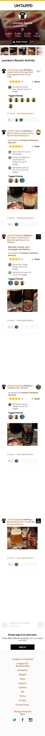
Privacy (22, 700)
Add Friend (21, 42)
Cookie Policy (22, 704)
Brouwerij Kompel (15, 524)
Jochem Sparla (14, 70)
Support (22, 683)
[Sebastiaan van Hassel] (21, 120)
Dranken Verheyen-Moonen (23, 141)
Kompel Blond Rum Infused (19, 522)
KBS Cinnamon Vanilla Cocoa (20, 133)
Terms (22, 696)
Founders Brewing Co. (20, 135)
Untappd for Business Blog (22, 664)
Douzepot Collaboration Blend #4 (18, 238)
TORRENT (11, 388)
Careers (23, 687)
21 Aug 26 (11, 218)
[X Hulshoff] (16, 120)
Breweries (22, 670)
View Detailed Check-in (25, 113)
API (22, 691)
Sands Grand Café (18, 75)
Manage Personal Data (22, 712)
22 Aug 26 (11, 113)
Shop (22, 679)
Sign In (22, 647)
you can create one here (30, 639)
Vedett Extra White (15, 72)
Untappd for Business (22, 659)
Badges (22, 674)
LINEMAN (24, 388)
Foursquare (22, 29)
